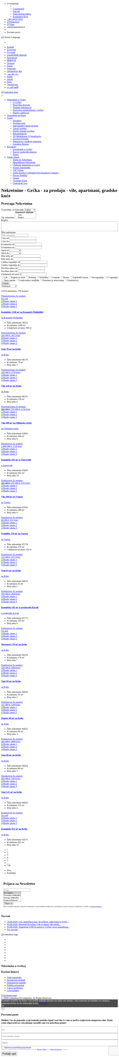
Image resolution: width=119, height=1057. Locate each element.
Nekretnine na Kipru (16, 115)
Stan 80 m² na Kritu (11, 755)
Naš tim (16, 11)
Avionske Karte (20, 180)
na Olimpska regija (9, 428)
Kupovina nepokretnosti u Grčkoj (28, 110)
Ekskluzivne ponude (16, 982)
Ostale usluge (13, 157)
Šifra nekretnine (8, 232)
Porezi (16, 154)
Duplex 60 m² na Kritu (12, 718)
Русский (11, 52)
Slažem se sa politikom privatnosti (17, 1047)
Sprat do (5, 253)
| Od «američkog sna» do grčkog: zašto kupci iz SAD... (38, 922)
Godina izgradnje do (10, 265)
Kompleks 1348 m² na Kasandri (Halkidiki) (22, 312)
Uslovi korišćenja (15, 988)
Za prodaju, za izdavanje (12, 209)
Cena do (5, 241)
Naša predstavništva (22, 14)
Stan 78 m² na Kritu (11, 349)
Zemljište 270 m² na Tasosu (14, 533)
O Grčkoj (17, 102)
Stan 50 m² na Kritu (11, 681)
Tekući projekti (20, 128)
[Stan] (25, 215)
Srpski (10, 79)
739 (8, 865)
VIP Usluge (18, 170)
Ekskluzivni (72, 280)
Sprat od (5, 250)
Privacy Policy (42, 1049)
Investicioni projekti (16, 980)
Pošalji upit (9, 1053)
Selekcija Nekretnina (22, 160)
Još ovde (43, 1003)
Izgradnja (17, 120)
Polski (10, 76)
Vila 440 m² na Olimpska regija (16, 423)
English (10, 47)
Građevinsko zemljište (29, 280)
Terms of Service (56, 1049)
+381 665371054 (15, 19)
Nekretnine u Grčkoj (16, 99)
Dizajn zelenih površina (23, 131)
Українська (12, 84)
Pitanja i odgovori (21, 113)
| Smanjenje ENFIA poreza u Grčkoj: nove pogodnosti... (38, 927)
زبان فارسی (13, 74)
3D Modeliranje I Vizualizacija (27, 136)
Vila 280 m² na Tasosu (12, 497)
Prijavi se (8, 903)
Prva (9, 870)
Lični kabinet (13, 990)
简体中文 (11, 60)
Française (11, 68)
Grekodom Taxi (20, 183)
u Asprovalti (6, 465)
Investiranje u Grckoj (22, 149)
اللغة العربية (12, 87)
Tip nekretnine (7, 217)
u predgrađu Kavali (10, 613)
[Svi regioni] (12, 893)
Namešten (43, 277)
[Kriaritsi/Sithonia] (12, 900)
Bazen (66, 277)
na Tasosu (5, 502)
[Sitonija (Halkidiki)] (12, 898)
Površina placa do (9, 271)
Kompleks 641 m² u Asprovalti (16, 460)
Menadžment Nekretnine (24, 162)
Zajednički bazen (80, 277)
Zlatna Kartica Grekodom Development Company (36, 173)
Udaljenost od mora (10, 274)
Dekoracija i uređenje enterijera (27, 141)
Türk (9, 82)
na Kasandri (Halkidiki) (12, 318)
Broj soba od (7, 256)
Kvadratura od (7, 244)
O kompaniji (18, 9)
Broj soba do (7, 259)
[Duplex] (25, 217)
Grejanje (56, 277)
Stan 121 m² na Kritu (11, 792)
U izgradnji (112, 277)
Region (4, 220)
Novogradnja (98, 277)
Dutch (10, 66)
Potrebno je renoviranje (53, 280)
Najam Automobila (21, 167)
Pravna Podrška (20, 175)
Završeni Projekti (20, 139)
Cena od (5, 238)
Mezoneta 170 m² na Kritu (14, 644)
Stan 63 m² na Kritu (11, 570)
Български (12, 57)
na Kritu (5, 354)
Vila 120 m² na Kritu (11, 386)
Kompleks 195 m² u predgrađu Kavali (19, 607)
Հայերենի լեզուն (17, 55)
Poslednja (11, 873)
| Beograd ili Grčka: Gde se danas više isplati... (34, 924)
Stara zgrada (9, 280)
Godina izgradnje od (10, 262)
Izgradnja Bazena (21, 144)
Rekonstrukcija (20, 133)
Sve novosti (12, 929)
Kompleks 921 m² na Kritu (14, 829)
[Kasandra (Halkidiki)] (12, 895)
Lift (5, 277)
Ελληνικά (11, 49)
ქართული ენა (14, 71)
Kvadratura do (7, 247)
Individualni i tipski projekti (25, 126)
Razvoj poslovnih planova (25, 152)
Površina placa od (9, 268)
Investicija (11, 146)
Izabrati (5, 283)
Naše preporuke (14, 977)
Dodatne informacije (22, 107)
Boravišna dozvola (21, 105)
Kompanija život (20, 16)
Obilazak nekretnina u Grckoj (26, 165)
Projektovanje (19, 123)
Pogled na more (18, 277)
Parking (32, 277)
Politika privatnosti (96, 906)
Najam (16, 178)
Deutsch (11, 63)
